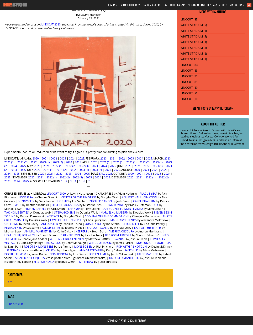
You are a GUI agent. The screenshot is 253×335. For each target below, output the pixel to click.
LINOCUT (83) (189, 70)
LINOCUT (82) (189, 76)
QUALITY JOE (93, 224)
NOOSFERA (26, 197)
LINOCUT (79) (189, 93)
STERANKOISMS (64, 212)
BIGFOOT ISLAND (98, 228)
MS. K (18, 205)
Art (10, 282)
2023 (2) (58, 162)
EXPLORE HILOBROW (129, 5)
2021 (45, 158)
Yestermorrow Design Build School (207, 144)
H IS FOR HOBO (44, 262)
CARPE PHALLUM (144, 201)
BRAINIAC (119, 239)
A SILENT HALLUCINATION (139, 197)
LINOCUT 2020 (51, 24)
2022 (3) (83, 166)
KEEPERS (81, 231)
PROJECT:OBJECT (196, 5)
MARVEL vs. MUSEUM (115, 212)
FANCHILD (131, 250)
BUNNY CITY (26, 201)
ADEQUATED (49, 224)
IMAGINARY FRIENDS (123, 220)
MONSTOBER (83, 246)
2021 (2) (22, 162)
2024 (72, 158)
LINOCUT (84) (189, 65)
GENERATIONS (236, 5)
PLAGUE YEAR (148, 193)
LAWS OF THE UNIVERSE (66, 220)
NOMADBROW (59, 254)
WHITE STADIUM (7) (194, 25)
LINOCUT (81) (189, 82)
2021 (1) (9, 162)
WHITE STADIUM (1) (194, 59)
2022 (54, 158)
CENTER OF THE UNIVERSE (78, 197)
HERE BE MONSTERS (65, 205)
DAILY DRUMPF (70, 235)
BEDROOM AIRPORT (118, 235)
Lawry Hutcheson (222, 108)
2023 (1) (45, 162)
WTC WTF (53, 216)
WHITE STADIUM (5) (194, 36)
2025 (81, 158)
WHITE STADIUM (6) (194, 31)
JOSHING (112, 5)
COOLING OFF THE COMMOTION (106, 216)
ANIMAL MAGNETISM (38, 231)
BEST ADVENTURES (217, 5)
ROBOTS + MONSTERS (38, 246)
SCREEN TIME (98, 254)
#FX (156, 205)
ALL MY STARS (51, 228)
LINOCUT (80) (189, 87)
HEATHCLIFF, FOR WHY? (19, 235)
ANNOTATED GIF (90, 250)
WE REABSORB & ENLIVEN (67, 239)
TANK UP (74, 209)
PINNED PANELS (35, 209)
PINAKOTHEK (13, 228)
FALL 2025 (105, 174)
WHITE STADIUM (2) (194, 53)
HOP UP (62, 201)
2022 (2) (144, 162)
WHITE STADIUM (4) (194, 42)
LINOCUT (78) (189, 99)
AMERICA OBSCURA (121, 231)
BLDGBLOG (53, 243)
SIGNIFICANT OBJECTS (30, 258)
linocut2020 (15, 304)
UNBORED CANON (100, 201)
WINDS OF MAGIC (100, 243)
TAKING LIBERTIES (16, 212)
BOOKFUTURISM (15, 254)
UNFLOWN (11, 224)
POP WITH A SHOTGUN (131, 246)
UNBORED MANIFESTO (124, 258)
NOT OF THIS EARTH (147, 228)
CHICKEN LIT (131, 224)
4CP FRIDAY (85, 262)
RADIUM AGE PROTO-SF (155, 5)
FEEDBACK (13, 250)
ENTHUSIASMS (177, 5)
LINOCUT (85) (189, 19)
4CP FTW (50, 250)
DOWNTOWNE (114, 205)
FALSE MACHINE (147, 254)
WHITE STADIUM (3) (194, 48)
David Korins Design (194, 140)
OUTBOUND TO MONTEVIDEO (123, 209)
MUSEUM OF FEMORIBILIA (153, 243)
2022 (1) (131, 162)
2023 (63, 158)
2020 (36, 158)
